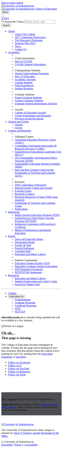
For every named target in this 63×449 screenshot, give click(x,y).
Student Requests (24, 88)
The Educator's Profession (29, 40)
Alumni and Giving (18, 121)
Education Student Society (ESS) (32, 263)
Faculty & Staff (23, 245)
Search (6, 25)
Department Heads (25, 242)
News (18, 46)
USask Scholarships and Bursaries (33, 115)
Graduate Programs (25, 302)
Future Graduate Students (28, 97)
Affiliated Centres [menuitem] (24, 136)
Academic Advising (25, 79)
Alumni (19, 124)
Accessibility (31, 444)
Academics (14, 52)
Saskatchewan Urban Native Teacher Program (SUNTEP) (34, 219)
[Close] (2, 16)
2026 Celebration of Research (30, 184)
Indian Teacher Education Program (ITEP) (37, 215)
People (11, 236)
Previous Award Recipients (29, 118)
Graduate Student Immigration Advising (36, 103)
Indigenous (14, 212)
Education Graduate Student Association (36, 266)
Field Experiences (24, 85)
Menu (5, 12)
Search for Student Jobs (27, 284)
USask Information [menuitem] (25, 58)
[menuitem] (35, 40)
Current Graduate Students (29, 100)
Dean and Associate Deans (29, 239)
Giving (18, 127)
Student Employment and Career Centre (36, 281)
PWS (5, 18)
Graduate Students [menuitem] (24, 94)
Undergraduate (23, 299)
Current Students (24, 82)
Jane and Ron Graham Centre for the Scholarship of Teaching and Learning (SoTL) (35, 172)
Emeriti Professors (24, 248)
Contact (12, 293)
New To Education (25, 76)
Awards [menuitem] (19, 109)
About (11, 31)
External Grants (23, 191)
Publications (21, 209)
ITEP (17, 308)
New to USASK (23, 61)
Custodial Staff (23, 251)
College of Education (45, 8)
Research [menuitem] (20, 181)
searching (21, 356)
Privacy (19, 444)
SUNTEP (20, 311)
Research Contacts (24, 194)
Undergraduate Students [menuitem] (27, 70)
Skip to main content (12, 2)
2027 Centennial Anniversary (30, 37)
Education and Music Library (30, 254)
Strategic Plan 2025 (25, 43)
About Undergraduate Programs (32, 73)
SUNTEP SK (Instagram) (28, 272)
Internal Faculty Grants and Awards (33, 187)
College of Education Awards (30, 112)
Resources (13, 275)
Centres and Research (19, 130)
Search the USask (14, 21)
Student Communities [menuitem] (26, 260)
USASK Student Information (30, 64)
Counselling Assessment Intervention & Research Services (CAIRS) (36, 147)
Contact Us (21, 49)
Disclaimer (7, 444)
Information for (16, 296)
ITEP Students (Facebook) (29, 269)
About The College (25, 34)
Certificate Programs (25, 305)
